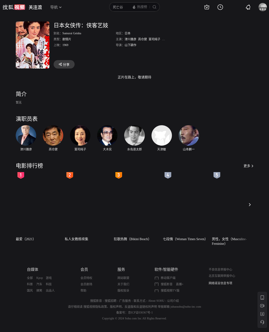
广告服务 (125, 300)
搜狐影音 (167, 284)
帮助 (83, 290)
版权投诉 (123, 290)
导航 (54, 7)
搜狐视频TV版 (170, 290)
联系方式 (139, 300)
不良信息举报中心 (220, 269)
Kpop (39, 277)
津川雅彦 (130, 39)
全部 (30, 277)
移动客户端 (168, 277)
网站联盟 (123, 277)
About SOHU (156, 300)
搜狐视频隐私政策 (95, 306)
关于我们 (123, 284)
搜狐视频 (14, 7)
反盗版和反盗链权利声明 (141, 306)
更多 (247, 166)
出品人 (50, 290)
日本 (128, 33)
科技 (49, 284)
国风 (30, 290)
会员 (84, 269)
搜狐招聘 (110, 300)
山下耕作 (130, 45)
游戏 (49, 277)
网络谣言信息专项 (220, 283)
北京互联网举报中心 (222, 275)
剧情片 (66, 39)
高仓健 (142, 39)
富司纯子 (154, 39)
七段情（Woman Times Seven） (185, 239)
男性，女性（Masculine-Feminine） (229, 241)
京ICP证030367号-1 (140, 312)
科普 (30, 284)
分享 (66, 64)
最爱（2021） (26, 239)
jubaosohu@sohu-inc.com (185, 306)
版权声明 (116, 306)
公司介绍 (173, 300)
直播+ (179, 284)
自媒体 (32, 269)
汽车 (39, 284)
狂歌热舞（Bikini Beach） (132, 239)
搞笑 (39, 290)
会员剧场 (86, 284)
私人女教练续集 (76, 239)
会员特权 (86, 277)
